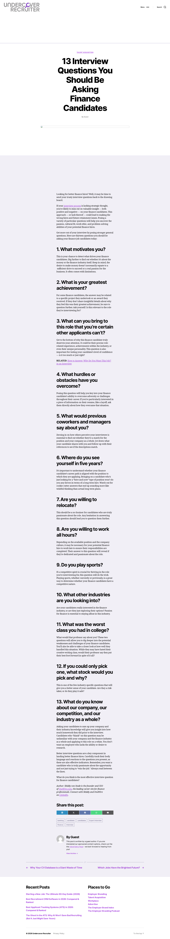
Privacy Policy (58, 933)
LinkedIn (63, 795)
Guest (86, 117)
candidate (70, 820)
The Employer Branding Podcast (104, 911)
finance (60, 825)
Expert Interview (95, 820)
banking (61, 820)
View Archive (72, 853)
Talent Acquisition (85, 52)
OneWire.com (65, 789)
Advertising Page (76, 847)
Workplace (93, 901)
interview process (72, 206)
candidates (82, 820)
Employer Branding (97, 894)
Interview (69, 825)
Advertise (93, 904)
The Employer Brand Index (101, 907)
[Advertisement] (85, 29)
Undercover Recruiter (42, 933)
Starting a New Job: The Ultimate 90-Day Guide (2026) (53, 894)
